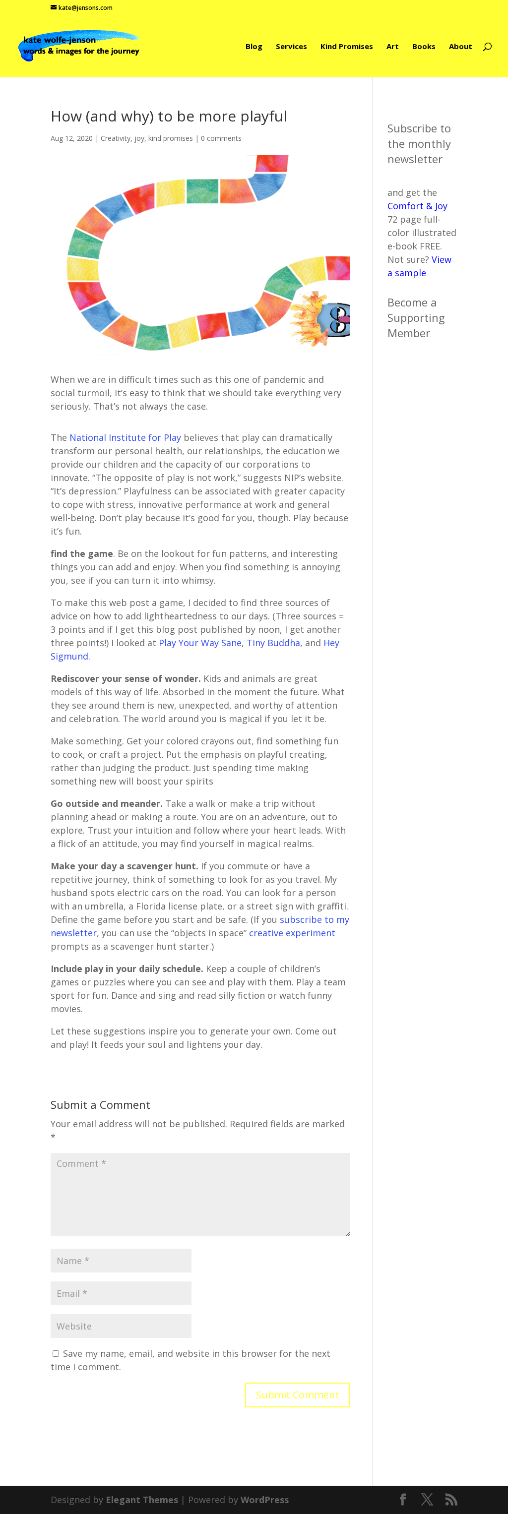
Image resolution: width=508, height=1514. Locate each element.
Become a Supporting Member (416, 317)
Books (424, 47)
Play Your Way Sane (200, 643)
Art (392, 47)
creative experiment (292, 933)
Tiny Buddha (273, 643)
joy (139, 138)
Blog (254, 47)
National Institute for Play (125, 437)
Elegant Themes (142, 1500)
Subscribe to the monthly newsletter (419, 143)
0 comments (221, 138)
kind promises (170, 138)
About (460, 47)
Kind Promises (346, 47)
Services (291, 47)
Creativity (115, 138)
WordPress (265, 1500)
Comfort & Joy (417, 206)
